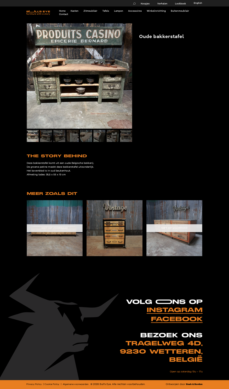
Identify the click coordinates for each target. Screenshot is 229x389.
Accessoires (135, 10)
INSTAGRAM (175, 310)
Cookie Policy (51, 384)
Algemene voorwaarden (76, 384)
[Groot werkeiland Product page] (55, 228)
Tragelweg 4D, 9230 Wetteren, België (161, 351)
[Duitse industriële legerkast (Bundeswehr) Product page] (114, 228)
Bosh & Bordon (194, 384)
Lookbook (180, 3)
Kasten (74, 10)
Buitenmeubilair (180, 10)
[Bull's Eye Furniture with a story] (38, 12)
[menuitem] (197, 3)
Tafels (105, 10)
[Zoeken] (134, 4)
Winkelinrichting (156, 10)
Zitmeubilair (90, 10)
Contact (63, 14)
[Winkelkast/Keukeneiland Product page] (174, 228)
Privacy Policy (34, 384)
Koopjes (145, 3)
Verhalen (162, 3)
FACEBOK (177, 319)
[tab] (57, 156)
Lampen (118, 10)
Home (62, 10)
